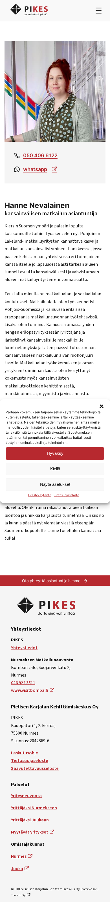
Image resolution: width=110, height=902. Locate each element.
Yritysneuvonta (26, 796)
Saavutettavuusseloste (35, 768)
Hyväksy (55, 453)
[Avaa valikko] (99, 10)
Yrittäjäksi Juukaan (30, 820)
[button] (101, 406)
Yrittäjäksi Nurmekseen (34, 808)
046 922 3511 (23, 683)
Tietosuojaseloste (66, 495)
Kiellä (55, 468)
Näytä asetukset (55, 484)
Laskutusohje (24, 753)
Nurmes (19, 856)
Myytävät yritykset (29, 832)
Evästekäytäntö (39, 495)
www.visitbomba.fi (29, 690)
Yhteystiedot (24, 648)
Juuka (17, 869)
